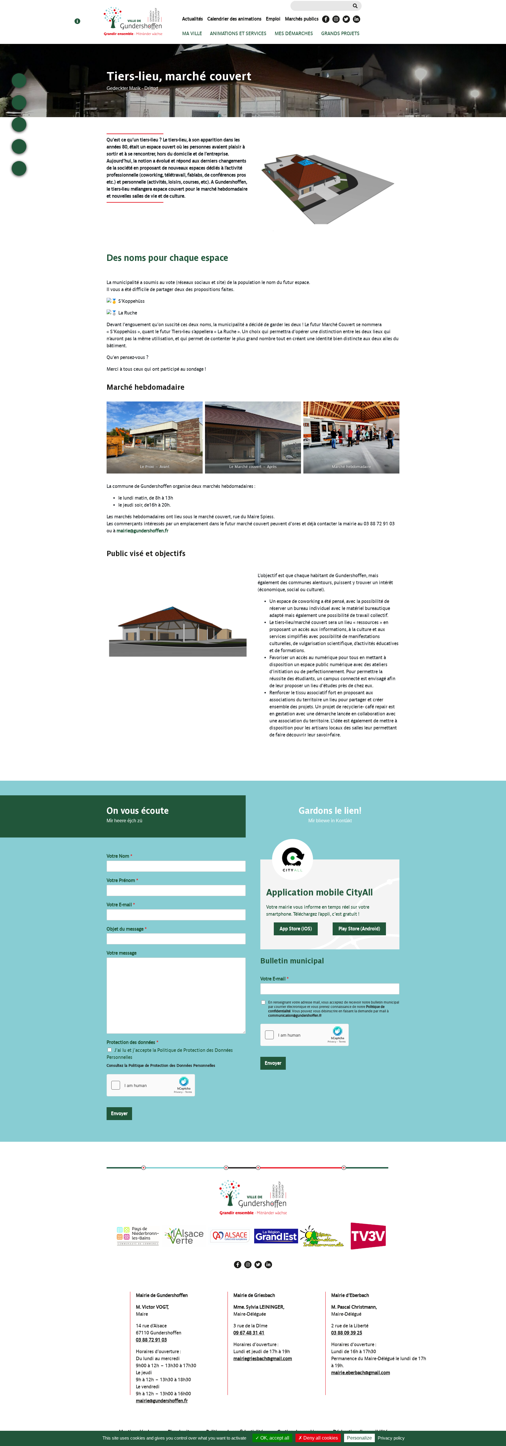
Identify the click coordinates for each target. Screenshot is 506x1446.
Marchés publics (302, 19)
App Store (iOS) (296, 928)
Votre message (121, 953)
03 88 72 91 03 (151, 1340)
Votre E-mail (121, 904)
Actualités (192, 19)
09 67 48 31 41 (248, 1333)
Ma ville (192, 33)
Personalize (359, 1437)
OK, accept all (274, 1437)
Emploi (273, 19)
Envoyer (119, 1113)
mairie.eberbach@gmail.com (360, 1372)
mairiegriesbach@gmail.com (262, 1358)
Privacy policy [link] (391, 1437)
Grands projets (340, 33)
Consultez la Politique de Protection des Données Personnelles (161, 1065)
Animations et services (238, 33)
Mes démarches (294, 33)
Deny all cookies (320, 1437)
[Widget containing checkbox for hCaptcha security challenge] (151, 1085)
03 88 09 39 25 (346, 1333)
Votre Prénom (122, 880)
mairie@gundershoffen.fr (142, 531)
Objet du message (127, 929)
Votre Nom (119, 856)
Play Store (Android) (359, 928)
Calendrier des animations (234, 19)
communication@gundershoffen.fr (295, 1015)
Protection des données (132, 1042)
